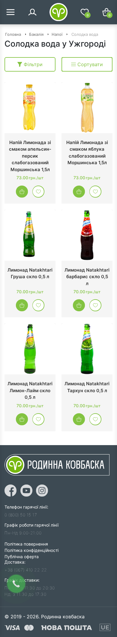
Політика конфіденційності (31, 550)
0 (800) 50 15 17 (20, 514)
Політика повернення (26, 543)
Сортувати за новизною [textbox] (88, 64)
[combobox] (87, 64)
